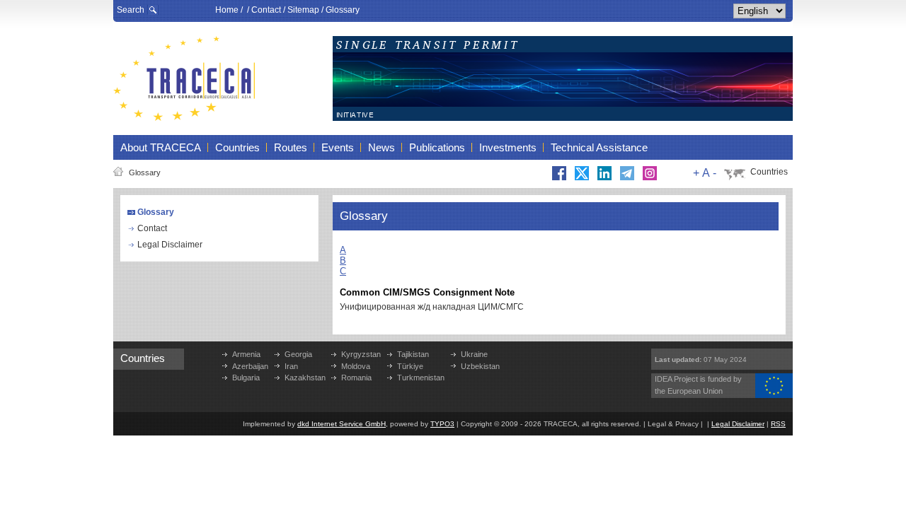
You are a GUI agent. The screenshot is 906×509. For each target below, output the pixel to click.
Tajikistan (413, 354)
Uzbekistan (480, 366)
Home (227, 10)
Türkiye (410, 366)
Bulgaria (246, 377)
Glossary (343, 10)
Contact (266, 10)
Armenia (246, 354)
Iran (291, 366)
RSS (778, 424)
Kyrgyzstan (361, 354)
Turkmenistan (421, 377)
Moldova (355, 366)
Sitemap (303, 10)
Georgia (298, 354)
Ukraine (474, 354)
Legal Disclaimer (169, 245)
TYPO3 (442, 424)
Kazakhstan (305, 377)
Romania (356, 377)
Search (130, 10)
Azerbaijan (250, 366)
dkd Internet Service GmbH (341, 424)
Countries (769, 172)
